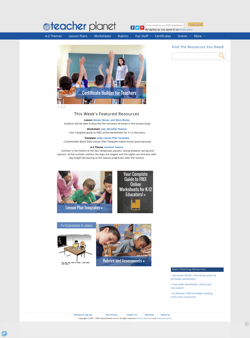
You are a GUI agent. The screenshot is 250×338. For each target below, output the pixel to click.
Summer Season (113, 147)
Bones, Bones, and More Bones (112, 120)
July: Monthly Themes (114, 129)
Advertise (149, 314)
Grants (182, 35)
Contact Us (132, 314)
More (198, 35)
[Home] (80, 31)
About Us (165, 314)
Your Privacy (112, 314)
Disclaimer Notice (164, 318)
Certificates (163, 35)
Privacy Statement (144, 318)
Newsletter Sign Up (83, 314)
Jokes (88, 225)
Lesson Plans (78, 35)
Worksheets (102, 35)
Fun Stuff (141, 35)
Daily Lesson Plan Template (113, 138)
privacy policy (186, 29)
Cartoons (73, 225)
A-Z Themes (53, 35)
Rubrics (123, 35)
